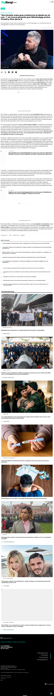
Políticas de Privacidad (6, 675)
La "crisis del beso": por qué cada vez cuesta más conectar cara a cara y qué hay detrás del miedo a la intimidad (25, 417)
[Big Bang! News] (9, 2)
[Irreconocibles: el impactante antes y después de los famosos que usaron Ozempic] (27, 441)
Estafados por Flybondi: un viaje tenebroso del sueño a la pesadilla (19, 276)
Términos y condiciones (6, 677)
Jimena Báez (6, 585)
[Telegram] (16, 72)
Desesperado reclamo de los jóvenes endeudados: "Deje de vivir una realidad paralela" (24, 280)
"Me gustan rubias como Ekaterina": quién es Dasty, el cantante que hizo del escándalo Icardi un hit (26, 248)
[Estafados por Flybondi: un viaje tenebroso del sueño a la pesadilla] (27, 310)
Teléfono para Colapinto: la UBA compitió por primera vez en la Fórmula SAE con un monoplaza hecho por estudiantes (25, 373)
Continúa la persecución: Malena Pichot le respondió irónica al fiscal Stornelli (24, 257)
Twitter (44, 655)
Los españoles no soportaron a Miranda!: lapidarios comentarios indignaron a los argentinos (25, 262)
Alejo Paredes (6, 421)
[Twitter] (5, 72)
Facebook (42, 653)
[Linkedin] (12, 72)
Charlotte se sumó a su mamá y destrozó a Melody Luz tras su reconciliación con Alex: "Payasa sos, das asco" (30, 153)
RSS (2, 680)
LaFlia (10, 235)
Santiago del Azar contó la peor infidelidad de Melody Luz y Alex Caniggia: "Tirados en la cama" (30, 192)
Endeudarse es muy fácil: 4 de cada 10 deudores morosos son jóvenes (24, 498)
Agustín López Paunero (8, 377)
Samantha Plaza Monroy (8, 541)
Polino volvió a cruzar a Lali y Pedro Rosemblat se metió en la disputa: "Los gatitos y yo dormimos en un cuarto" (26, 253)
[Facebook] (9, 72)
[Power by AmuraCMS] (49, 684)
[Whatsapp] (2, 72)
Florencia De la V (4, 235)
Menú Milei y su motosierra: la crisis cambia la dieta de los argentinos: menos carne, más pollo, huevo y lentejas (26, 625)
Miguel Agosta (6, 333)
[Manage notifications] (51, 693)
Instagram (42, 659)
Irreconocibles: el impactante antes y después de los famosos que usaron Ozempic (25, 243)
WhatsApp (23, 235)
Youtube (43, 657)
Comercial (3, 678)
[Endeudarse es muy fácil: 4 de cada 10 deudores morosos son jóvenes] (27, 481)
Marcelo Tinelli (16, 235)
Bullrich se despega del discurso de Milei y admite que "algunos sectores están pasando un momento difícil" (25, 285)
